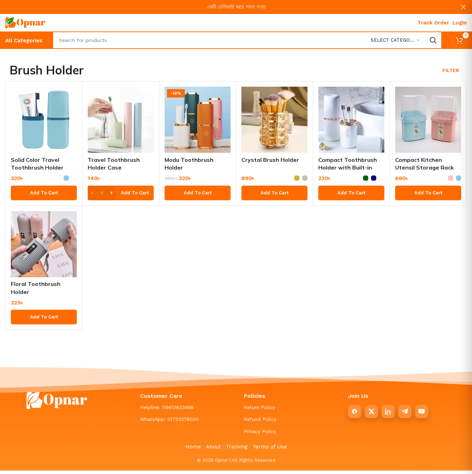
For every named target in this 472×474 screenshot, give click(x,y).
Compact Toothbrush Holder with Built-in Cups (347, 167)
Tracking (237, 447)
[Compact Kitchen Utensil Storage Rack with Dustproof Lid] (428, 120)
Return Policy (259, 407)
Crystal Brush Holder (270, 159)
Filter (450, 70)
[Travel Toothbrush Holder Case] (121, 120)
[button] (121, 193)
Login (459, 23)
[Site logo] (25, 22)
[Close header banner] (463, 7)
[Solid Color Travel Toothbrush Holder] (44, 120)
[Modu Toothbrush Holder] (198, 120)
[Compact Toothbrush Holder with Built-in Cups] (351, 120)
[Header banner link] (236, 7)
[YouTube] (421, 411)
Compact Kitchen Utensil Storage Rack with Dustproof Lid (424, 167)
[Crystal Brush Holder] (274, 120)
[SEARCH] (433, 40)
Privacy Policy (260, 431)
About (213, 447)
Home (193, 447)
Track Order (433, 23)
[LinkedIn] (388, 411)
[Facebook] (354, 411)
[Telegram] (405, 411)
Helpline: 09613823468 (167, 407)
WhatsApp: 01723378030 (169, 419)
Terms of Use (270, 447)
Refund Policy (260, 419)
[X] (371, 411)
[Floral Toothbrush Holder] (44, 244)
